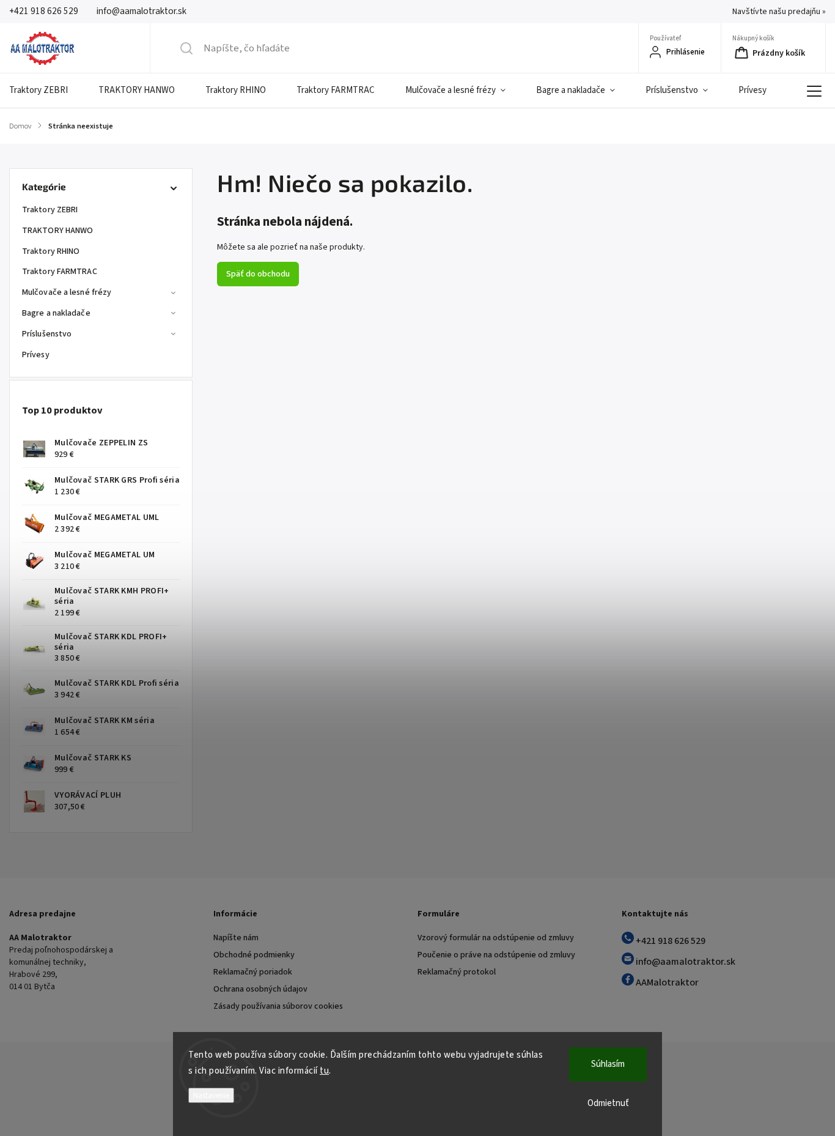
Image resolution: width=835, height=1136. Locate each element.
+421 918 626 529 (669, 941)
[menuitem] (46, 90)
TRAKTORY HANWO (57, 231)
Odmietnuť (608, 1103)
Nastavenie (211, 1095)
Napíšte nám (236, 938)
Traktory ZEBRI (50, 210)
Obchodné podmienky (254, 955)
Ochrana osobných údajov (260, 989)
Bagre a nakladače (56, 313)
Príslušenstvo (47, 334)
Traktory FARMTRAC (59, 271)
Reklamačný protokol (457, 972)
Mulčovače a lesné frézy (66, 292)
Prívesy (36, 355)
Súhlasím (608, 1064)
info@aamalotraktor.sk (684, 961)
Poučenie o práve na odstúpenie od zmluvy (496, 955)
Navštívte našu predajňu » (779, 12)
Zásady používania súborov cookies (278, 1006)
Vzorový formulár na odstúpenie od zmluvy (496, 938)
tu (324, 1070)
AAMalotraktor (666, 982)
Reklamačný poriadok (252, 972)
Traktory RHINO (50, 251)
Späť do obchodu (258, 274)
